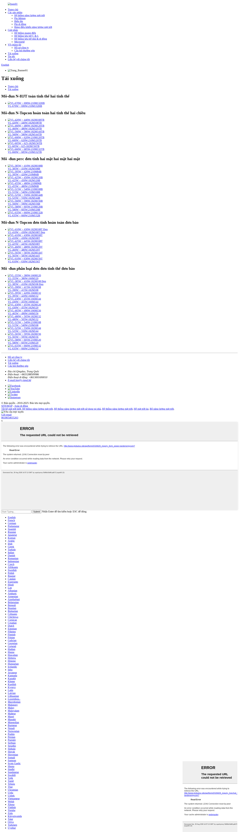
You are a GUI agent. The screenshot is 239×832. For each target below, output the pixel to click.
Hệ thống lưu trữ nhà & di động (30, 38)
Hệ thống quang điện (25, 33)
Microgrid (19, 41)
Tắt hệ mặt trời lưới (11, 408)
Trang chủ (13, 9)
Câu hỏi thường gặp (24, 50)
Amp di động (21, 406)
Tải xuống (13, 53)
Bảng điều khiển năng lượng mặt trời (33, 27)
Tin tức (11, 56)
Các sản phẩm (15, 12)
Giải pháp (13, 30)
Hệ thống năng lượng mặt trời (29, 15)
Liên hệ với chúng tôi (19, 59)
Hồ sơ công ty (21, 47)
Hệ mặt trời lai (141, 408)
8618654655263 (9, 417)
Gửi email (6, 414)
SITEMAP (6, 406)
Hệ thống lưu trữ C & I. (26, 35)
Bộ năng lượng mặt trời (162, 408)
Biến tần (18, 21)
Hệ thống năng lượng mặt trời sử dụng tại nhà (77, 408)
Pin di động (20, 24)
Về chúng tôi (14, 44)
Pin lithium (20, 18)
